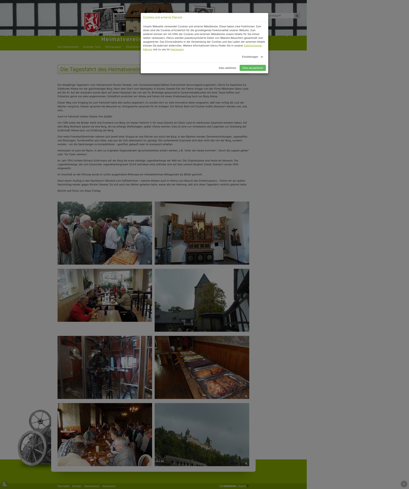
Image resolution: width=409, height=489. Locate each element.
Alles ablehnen (227, 67)
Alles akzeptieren (252, 67)
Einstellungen (250, 56)
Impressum (177, 49)
